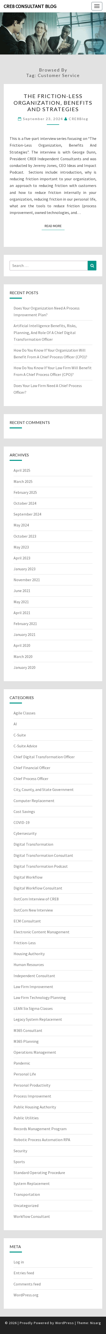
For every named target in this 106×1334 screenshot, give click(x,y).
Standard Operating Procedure (39, 1172)
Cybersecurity (25, 833)
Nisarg (95, 1323)
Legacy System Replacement (38, 1019)
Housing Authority (29, 953)
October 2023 (25, 536)
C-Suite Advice (25, 745)
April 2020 (22, 645)
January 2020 (24, 667)
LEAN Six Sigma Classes (33, 1008)
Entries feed (24, 1272)
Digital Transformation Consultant (43, 855)
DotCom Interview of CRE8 (36, 898)
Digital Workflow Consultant (38, 888)
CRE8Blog (78, 119)
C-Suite (20, 734)
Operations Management (35, 1052)
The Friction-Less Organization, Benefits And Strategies (53, 102)
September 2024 (27, 514)
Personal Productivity (32, 1085)
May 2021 (21, 601)
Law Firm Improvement (33, 986)
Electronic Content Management (42, 931)
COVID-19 (22, 822)
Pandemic (22, 1063)
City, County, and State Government (44, 789)
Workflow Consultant (32, 1216)
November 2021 (27, 579)
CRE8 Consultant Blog (30, 6)
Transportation (27, 1194)
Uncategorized (26, 1205)
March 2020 (23, 656)
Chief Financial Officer (32, 767)
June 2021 (22, 590)
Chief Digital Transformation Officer (44, 756)
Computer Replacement (34, 800)
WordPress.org (26, 1294)
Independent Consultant (34, 975)
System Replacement (32, 1183)
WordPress (64, 1323)
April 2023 (22, 557)
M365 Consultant (28, 1030)
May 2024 (21, 525)
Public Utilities (26, 1117)
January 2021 (24, 634)
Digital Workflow (28, 877)
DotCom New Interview (33, 910)
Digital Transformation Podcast (41, 866)
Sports (19, 1161)
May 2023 (21, 547)
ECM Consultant (27, 920)
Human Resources (29, 964)
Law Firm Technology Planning (40, 997)
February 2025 (25, 492)
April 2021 (22, 612)
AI (15, 723)
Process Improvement (32, 1096)
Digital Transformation (33, 844)
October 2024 (25, 503)
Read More (55, 225)
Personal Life (25, 1074)
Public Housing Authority (35, 1106)
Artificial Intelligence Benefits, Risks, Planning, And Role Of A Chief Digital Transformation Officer (45, 332)
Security (20, 1150)
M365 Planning (26, 1041)
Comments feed (27, 1284)
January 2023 (24, 568)
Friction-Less (25, 942)
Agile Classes (24, 712)
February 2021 (25, 623)
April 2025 (22, 470)
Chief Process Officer (31, 778)
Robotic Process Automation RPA (42, 1139)
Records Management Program (40, 1128)
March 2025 (23, 481)
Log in (19, 1261)
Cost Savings (24, 811)
